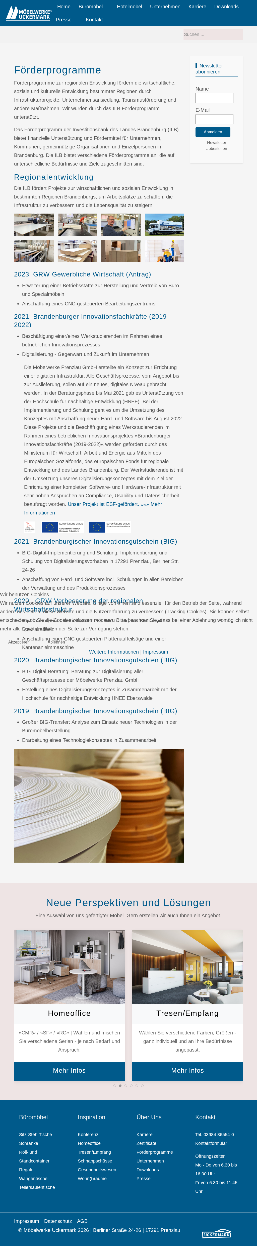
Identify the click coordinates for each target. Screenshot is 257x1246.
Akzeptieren (19, 642)
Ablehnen (56, 642)
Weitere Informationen (114, 652)
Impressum (155, 652)
